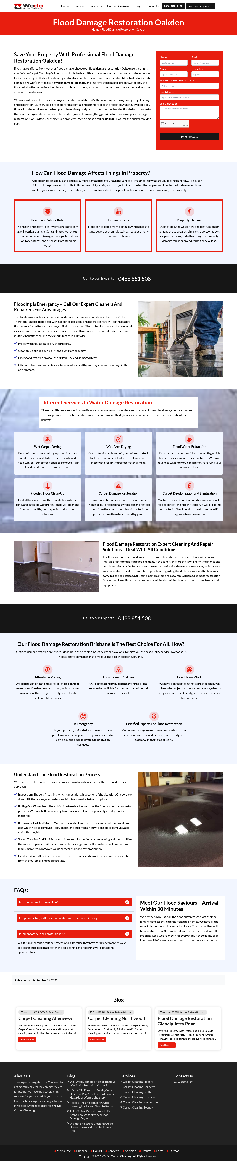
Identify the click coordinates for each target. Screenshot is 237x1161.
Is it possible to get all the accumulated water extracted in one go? (59, 918)
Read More (26, 1039)
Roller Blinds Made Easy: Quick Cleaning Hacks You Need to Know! (92, 1104)
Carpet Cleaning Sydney (138, 1107)
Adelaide (130, 1150)
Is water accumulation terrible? (38, 902)
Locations (96, 6)
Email (194, 57)
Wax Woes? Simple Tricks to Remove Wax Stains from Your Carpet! (92, 1083)
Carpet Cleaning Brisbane (139, 1097)
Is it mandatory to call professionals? (42, 934)
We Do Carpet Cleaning (116, 1156)
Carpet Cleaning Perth (137, 1092)
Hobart (97, 1150)
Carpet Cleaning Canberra (139, 1087)
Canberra (113, 1150)
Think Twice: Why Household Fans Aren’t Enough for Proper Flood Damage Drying (91, 1115)
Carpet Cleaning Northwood (116, 1018)
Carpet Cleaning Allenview (45, 1018)
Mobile (164, 68)
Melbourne (64, 1150)
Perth (159, 1150)
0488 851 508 (174, 6)
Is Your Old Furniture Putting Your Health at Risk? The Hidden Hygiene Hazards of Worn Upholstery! (92, 1094)
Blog (137, 6)
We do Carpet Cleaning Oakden (40, 73)
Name (163, 57)
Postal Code (198, 68)
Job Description (169, 103)
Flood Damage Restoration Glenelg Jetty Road (185, 1021)
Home (65, 6)
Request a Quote (199, 6)
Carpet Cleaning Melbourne (140, 1102)
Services (79, 6)
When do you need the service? (177, 80)
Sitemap (174, 1150)
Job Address (167, 92)
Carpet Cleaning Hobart (138, 1081)
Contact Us (153, 6)
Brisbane (82, 1150)
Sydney (146, 1150)
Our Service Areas (118, 6)
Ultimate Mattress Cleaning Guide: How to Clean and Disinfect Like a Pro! (92, 1127)
